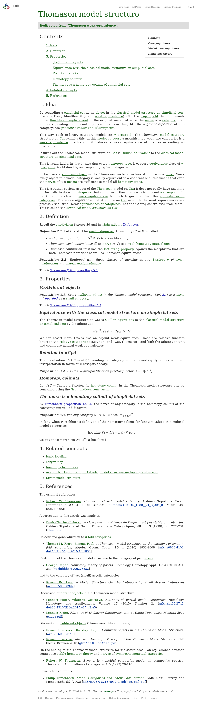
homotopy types (130, 181)
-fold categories (98, 537)
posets (72, 181)
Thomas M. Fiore (59, 543)
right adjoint (112, 224)
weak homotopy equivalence (149, 243)
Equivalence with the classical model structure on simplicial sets (104, 68)
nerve (149, 120)
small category (77, 298)
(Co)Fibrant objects (68, 62)
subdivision (64, 224)
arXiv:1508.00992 (60, 586)
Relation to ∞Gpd (66, 73)
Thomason (104, 188)
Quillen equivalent (136, 153)
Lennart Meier (57, 599)
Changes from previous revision (91, 698)
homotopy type (120, 163)
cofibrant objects (73, 623)
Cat (62, 138)
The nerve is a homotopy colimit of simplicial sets (91, 84)
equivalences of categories (100, 204)
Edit (40, 698)
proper (71, 263)
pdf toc (126, 681)
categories (84, 192)
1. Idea (51, 45)
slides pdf (54, 616)
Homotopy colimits (67, 79)
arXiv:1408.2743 (171, 603)
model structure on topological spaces (129, 472)
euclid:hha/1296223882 (71, 568)
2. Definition (55, 51)
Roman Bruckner (59, 582)
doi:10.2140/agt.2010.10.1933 (68, 551)
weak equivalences (93, 196)
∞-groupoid (149, 116)
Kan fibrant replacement (69, 120)
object (100, 112)
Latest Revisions (153, 7)
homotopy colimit (104, 385)
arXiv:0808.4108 (171, 547)
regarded (51, 298)
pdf (113, 643)
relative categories (74, 341)
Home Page (123, 7)
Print (143, 698)
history (108, 691)
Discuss (49, 698)
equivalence (158, 163)
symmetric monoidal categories (139, 653)
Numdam (54, 530)
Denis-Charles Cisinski (63, 522)
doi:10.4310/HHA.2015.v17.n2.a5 (71, 607)
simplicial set (74, 112)
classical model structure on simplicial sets (150, 112)
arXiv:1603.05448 (60, 634)
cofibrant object (74, 174)
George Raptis (57, 565)
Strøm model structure (63, 477)
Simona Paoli (84, 543)
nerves (50, 181)
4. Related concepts (61, 90)
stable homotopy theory (75, 653)
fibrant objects (72, 593)
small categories (101, 231)
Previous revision (64, 698)
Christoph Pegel (87, 630)
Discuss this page (172, 7)
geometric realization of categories (87, 127)
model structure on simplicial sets (72, 472)
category (168, 120)
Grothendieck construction (91, 389)
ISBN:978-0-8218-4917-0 (101, 681)
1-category (161, 259)
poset (169, 174)
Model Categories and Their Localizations (110, 678)
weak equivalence (109, 116)
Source (153, 698)
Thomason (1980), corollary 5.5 (74, 270)
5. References (57, 95)
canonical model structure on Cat (91, 207)
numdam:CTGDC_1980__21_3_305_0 (136, 505)
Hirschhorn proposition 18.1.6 (68, 404)
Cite (135, 698)
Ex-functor (130, 224)
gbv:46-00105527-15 (94, 643)
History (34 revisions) (119, 698)
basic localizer (57, 456)
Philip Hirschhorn (60, 678)
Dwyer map (54, 462)
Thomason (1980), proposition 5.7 (75, 305)
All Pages (136, 7)
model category (172, 134)
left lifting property (119, 249)
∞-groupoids (169, 192)
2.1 (164, 294)
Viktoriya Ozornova (87, 599)
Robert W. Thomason (63, 501)
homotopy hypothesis (62, 467)
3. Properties (56, 56)
